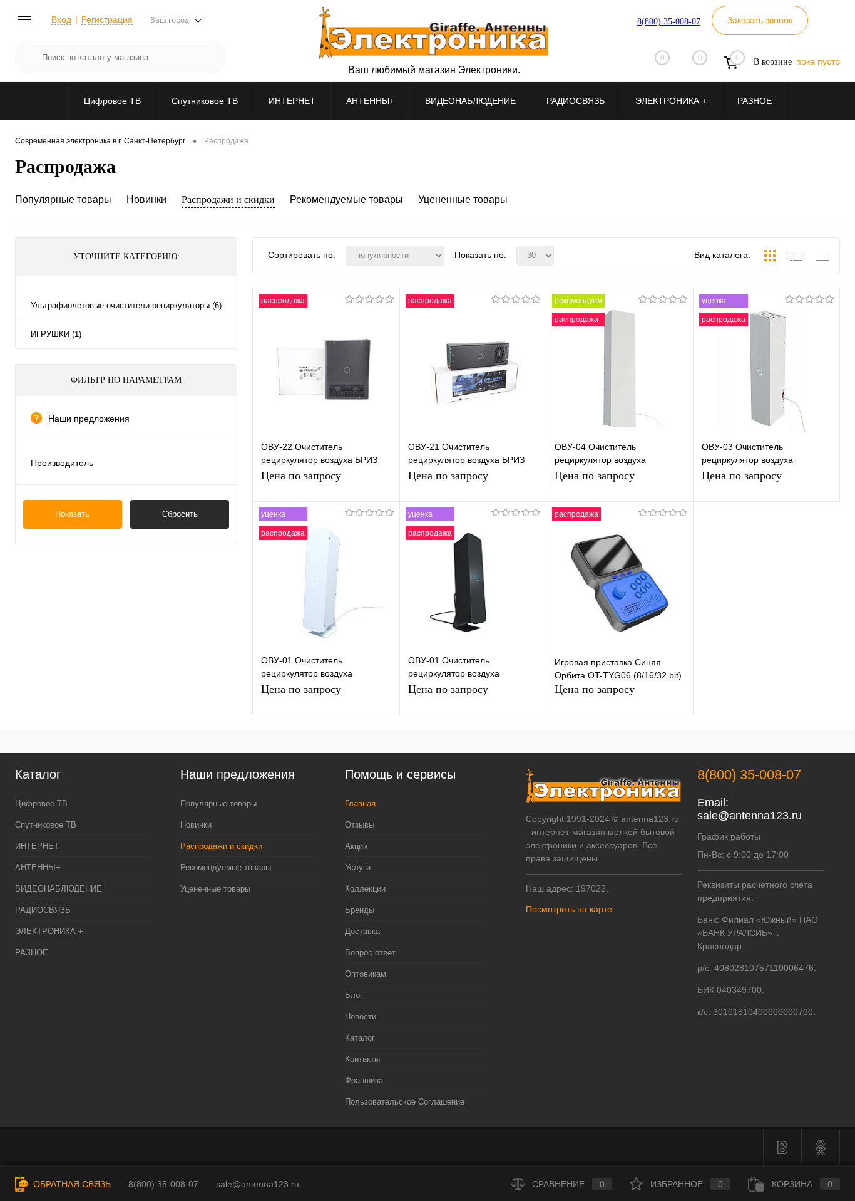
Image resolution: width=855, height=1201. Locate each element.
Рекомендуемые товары (346, 199)
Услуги (358, 867)
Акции (356, 846)
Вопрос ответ (370, 952)
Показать (72, 514)
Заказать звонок (759, 20)
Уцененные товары (463, 199)
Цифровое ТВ (112, 101)
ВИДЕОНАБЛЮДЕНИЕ (470, 101)
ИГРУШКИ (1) (56, 334)
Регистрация (107, 19)
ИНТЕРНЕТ (292, 101)
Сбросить (180, 514)
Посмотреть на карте (569, 909)
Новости (360, 1016)
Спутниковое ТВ (205, 101)
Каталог (360, 1037)
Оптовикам (365, 974)
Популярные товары (63, 199)
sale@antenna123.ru (749, 815)
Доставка (362, 931)
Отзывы (359, 824)
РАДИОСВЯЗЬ (575, 101)
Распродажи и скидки (228, 199)
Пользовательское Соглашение (404, 1101)
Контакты (362, 1059)
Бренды (359, 910)
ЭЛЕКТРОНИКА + (671, 101)
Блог (354, 995)
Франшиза (364, 1080)
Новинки (146, 199)
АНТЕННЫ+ (370, 101)
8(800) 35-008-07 (668, 21)
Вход (61, 19)
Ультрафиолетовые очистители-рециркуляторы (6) (126, 305)
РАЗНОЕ (754, 101)
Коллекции (365, 888)
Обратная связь (71, 1184)
